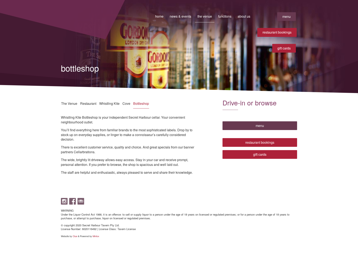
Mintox (96, 236)
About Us (244, 16)
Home (159, 16)
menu (286, 16)
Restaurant (88, 103)
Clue (75, 236)
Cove (126, 103)
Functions (224, 16)
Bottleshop (141, 103)
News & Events (180, 16)
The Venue (204, 16)
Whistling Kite (109, 103)
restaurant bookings (276, 32)
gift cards (284, 48)
